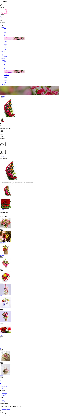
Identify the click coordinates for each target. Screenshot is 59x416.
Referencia (1, 157)
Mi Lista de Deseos (4, 56)
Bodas (4, 42)
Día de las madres (6, 45)
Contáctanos (3, 395)
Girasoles (5, 29)
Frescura (1, 335)
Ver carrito (1, 16)
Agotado (2, 323)
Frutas (4, 35)
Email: (6, 409)
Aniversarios (5, 41)
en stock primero (2, 158)
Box (1, 3)
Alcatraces (5, 28)
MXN (2, 54)
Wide (1, 4)
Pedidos (3, 387)
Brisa (1, 295)
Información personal (4, 386)
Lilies (4, 64)
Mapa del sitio (3, 401)
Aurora (1, 348)
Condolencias (5, 44)
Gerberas (5, 31)
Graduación (5, 47)
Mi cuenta (2, 383)
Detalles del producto (4, 155)
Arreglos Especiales (6, 75)
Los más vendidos (4, 394)
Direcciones (3, 388)
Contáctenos (3, 55)
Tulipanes (5, 34)
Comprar (2, 131)
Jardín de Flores (2, 255)
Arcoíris (1, 308)
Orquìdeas (5, 32)
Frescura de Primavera (3, 242)
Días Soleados (2, 282)
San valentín (5, 49)
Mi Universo (2, 209)
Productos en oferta (4, 393)
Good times (1, 375)
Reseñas (3, 156)
